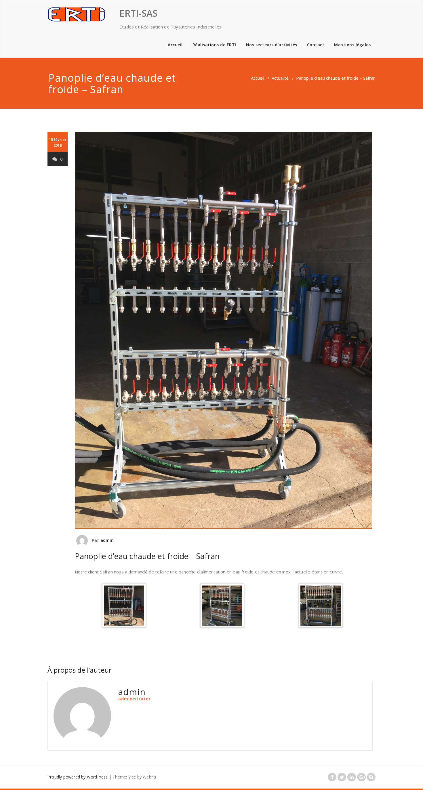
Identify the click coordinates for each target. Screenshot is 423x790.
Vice (132, 777)
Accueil (175, 44)
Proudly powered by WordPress (77, 777)
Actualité (280, 78)
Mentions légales (352, 44)
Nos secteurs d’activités (271, 44)
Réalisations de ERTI (214, 44)
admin (107, 540)
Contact (316, 44)
